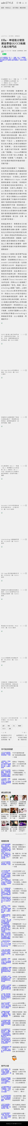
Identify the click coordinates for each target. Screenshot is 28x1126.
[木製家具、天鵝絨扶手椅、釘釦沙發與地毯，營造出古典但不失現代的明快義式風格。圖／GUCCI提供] (14, 672)
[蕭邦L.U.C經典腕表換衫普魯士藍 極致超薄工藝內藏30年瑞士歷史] (6, 987)
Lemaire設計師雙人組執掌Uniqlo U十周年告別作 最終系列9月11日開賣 (19, 1006)
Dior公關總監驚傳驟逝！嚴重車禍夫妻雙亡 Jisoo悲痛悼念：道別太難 (19, 1081)
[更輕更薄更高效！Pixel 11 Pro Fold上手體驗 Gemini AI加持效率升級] (6, 943)
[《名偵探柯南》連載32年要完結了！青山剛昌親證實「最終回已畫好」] (6, 1098)
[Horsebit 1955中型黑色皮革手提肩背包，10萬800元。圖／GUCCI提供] (14, 491)
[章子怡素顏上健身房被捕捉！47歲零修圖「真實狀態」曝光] (6, 1107)
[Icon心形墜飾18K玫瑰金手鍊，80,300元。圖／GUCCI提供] (14, 643)
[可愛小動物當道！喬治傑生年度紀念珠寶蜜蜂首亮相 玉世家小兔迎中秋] (6, 996)
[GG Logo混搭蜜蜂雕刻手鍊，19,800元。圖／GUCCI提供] (14, 559)
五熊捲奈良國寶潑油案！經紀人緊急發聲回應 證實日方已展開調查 (19, 1024)
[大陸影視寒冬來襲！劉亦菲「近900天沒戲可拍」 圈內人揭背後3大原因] (6, 1115)
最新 (2, 8)
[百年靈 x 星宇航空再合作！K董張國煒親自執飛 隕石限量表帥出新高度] (6, 979)
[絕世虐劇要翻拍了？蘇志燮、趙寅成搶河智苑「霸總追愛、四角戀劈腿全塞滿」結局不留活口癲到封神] (6, 847)
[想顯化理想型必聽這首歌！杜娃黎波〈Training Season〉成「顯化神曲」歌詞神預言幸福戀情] (6, 917)
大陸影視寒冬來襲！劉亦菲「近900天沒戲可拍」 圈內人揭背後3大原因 (19, 1116)
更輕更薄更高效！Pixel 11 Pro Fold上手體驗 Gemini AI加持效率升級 (19, 944)
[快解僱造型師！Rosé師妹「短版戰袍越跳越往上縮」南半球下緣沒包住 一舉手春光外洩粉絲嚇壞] (6, 926)
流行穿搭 (16, 8)
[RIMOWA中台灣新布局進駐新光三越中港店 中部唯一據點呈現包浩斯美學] (6, 1040)
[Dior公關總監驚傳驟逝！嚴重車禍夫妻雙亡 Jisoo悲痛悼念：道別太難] (6, 1080)
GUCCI (4, 728)
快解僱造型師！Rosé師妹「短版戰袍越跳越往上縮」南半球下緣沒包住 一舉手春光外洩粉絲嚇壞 (19, 928)
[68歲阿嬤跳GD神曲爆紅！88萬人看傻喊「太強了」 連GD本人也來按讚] (6, 1089)
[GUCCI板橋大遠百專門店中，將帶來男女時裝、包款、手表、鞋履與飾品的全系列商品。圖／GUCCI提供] (14, 327)
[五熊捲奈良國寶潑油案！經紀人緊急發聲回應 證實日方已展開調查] (6, 1023)
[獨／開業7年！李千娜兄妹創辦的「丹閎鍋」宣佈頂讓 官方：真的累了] (6, 855)
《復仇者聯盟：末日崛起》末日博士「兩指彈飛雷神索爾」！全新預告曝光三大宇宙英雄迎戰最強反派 (13, 829)
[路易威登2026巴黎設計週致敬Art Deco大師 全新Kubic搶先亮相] (6, 899)
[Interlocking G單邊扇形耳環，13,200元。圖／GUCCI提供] (14, 525)
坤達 (9, 725)
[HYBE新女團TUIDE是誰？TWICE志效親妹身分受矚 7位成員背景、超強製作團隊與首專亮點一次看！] (6, 873)
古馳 (10, 728)
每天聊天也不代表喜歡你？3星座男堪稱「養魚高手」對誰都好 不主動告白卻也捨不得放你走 (14, 816)
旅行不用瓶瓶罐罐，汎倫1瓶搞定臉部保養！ (5, 816)
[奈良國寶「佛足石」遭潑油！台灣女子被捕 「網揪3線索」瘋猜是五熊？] (6, 1071)
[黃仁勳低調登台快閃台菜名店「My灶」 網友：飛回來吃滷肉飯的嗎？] (6, 952)
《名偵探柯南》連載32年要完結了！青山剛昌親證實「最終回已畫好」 (19, 1099)
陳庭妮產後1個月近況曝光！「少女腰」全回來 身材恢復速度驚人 (14, 803)
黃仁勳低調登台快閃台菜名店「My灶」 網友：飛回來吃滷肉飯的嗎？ (19, 953)
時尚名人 (8, 8)
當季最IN (17, 36)
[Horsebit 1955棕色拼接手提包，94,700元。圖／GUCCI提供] (14, 703)
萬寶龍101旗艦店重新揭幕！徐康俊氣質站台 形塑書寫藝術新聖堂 (19, 971)
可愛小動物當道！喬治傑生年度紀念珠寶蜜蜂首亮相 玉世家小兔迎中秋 (19, 997)
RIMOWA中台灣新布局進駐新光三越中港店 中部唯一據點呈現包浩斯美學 (19, 1041)
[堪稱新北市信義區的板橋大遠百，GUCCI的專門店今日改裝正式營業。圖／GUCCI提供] (14, 584)
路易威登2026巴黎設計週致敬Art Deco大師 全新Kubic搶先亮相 (19, 900)
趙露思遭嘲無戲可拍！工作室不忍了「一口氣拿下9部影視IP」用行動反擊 (22, 829)
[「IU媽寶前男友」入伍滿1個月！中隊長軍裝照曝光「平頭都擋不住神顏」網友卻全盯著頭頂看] (6, 891)
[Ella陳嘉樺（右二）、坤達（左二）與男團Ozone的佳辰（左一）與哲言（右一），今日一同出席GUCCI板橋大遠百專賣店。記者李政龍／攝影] (14, 67)
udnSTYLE (4, 36)
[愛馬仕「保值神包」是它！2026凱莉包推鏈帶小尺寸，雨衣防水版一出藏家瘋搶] (6, 764)
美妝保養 (23, 8)
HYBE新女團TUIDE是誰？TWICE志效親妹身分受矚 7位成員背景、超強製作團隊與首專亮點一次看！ (19, 875)
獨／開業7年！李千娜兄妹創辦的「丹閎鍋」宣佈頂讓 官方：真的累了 (19, 856)
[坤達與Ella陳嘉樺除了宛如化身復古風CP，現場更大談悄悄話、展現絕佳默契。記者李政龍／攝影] (14, 396)
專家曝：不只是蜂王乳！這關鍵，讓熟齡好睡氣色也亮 (5, 803)
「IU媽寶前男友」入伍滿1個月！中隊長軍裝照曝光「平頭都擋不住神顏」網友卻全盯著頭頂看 (19, 893)
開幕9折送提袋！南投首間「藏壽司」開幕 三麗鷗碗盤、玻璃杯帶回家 (19, 1015)
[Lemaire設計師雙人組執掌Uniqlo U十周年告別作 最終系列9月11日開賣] (6, 1005)
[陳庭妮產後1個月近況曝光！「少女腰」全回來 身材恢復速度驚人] (6, 1049)
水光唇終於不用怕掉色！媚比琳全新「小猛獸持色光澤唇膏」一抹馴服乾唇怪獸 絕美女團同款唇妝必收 (19, 1033)
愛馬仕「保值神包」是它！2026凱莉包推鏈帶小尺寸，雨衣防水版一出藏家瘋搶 (19, 765)
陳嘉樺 (19, 725)
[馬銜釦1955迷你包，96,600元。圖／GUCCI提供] (14, 611)
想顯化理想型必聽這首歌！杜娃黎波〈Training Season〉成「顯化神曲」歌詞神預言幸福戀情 (19, 919)
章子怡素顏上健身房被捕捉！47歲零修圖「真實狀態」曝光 (19, 1107)
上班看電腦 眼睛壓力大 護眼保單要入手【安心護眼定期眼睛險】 (22, 803)
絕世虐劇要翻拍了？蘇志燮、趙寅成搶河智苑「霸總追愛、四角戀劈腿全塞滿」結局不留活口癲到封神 (19, 849)
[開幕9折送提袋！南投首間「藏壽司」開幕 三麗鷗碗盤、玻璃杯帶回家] (6, 1014)
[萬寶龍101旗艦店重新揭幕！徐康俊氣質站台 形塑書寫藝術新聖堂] (6, 970)
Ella (14, 725)
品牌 (3, 725)
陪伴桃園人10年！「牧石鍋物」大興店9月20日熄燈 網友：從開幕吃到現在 (19, 883)
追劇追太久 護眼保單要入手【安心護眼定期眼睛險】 (5, 829)
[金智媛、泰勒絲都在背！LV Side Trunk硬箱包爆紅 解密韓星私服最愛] (6, 781)
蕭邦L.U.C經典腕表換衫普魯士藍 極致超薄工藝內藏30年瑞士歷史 (19, 988)
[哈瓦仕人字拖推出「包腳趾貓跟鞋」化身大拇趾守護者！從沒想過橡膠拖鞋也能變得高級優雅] (6, 772)
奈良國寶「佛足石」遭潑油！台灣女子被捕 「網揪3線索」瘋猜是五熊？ (19, 1072)
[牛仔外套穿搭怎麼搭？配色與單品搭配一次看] (6, 755)
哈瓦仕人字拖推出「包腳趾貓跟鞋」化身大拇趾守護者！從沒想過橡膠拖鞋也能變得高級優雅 (19, 774)
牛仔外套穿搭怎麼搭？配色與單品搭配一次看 (19, 755)
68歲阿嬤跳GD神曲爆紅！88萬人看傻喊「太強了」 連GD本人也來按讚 (19, 1090)
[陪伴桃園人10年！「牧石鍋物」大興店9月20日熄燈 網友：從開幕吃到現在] (6, 882)
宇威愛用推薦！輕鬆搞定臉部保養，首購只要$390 (22, 816)
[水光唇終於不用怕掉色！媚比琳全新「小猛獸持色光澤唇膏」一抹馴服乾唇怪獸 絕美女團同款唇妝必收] (6, 1031)
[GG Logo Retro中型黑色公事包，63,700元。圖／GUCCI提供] (14, 356)
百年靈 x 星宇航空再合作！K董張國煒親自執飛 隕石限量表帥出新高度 (19, 980)
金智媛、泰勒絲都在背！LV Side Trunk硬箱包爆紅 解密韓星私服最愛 (19, 782)
